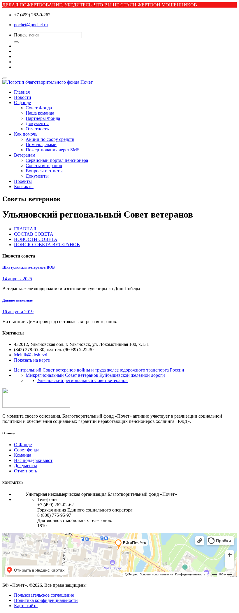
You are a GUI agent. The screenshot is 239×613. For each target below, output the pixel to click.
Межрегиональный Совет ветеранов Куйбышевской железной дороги (95, 375)
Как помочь (25, 134)
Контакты (24, 186)
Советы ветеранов (44, 165)
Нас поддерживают (33, 460)
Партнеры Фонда (43, 118)
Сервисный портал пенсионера (57, 160)
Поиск (20, 34)
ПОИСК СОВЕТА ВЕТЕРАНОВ (47, 244)
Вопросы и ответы (44, 170)
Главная (22, 92)
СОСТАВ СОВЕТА (33, 234)
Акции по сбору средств (50, 139)
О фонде (22, 102)
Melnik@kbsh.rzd (30, 354)
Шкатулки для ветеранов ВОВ (28, 267)
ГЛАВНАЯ (25, 228)
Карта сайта (26, 605)
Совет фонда (26, 449)
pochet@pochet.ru (31, 24)
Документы (37, 123)
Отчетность (37, 128)
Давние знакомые (17, 300)
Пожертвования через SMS (53, 149)
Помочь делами (41, 144)
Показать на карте (32, 360)
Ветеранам (24, 155)
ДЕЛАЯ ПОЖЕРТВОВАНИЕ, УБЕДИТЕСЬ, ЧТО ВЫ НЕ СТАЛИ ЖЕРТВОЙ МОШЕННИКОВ (99, 4)
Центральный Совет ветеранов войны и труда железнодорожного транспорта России (99, 369)
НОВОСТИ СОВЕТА (35, 239)
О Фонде (23, 444)
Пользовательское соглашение (44, 595)
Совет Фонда (39, 107)
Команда (22, 455)
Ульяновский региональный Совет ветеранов (82, 380)
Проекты (23, 181)
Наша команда (40, 113)
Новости (22, 97)
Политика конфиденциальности (46, 600)
